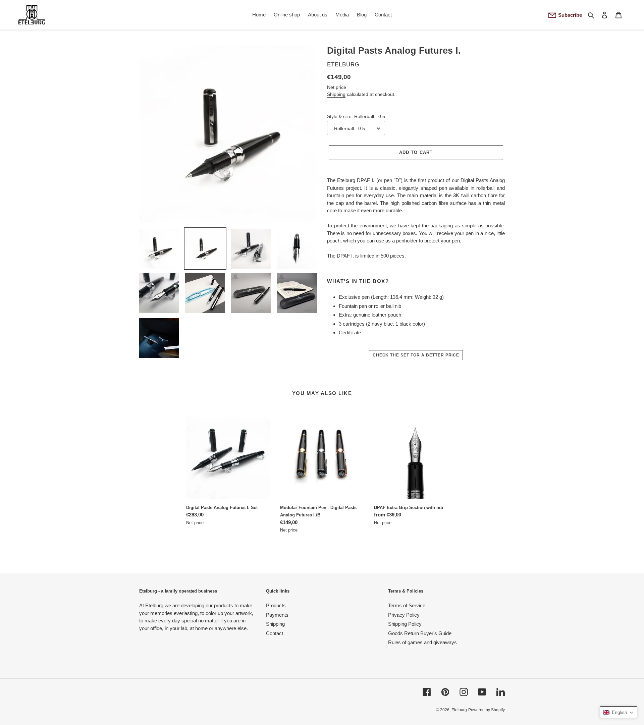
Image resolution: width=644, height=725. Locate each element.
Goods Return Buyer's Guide (419, 633)
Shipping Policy (405, 624)
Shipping (336, 94)
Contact (274, 633)
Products (276, 605)
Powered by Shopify (486, 710)
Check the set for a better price (416, 355)
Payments (277, 615)
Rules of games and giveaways (422, 642)
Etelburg (459, 710)
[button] (618, 712)
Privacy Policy (404, 615)
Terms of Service (406, 605)
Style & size (356, 116)
